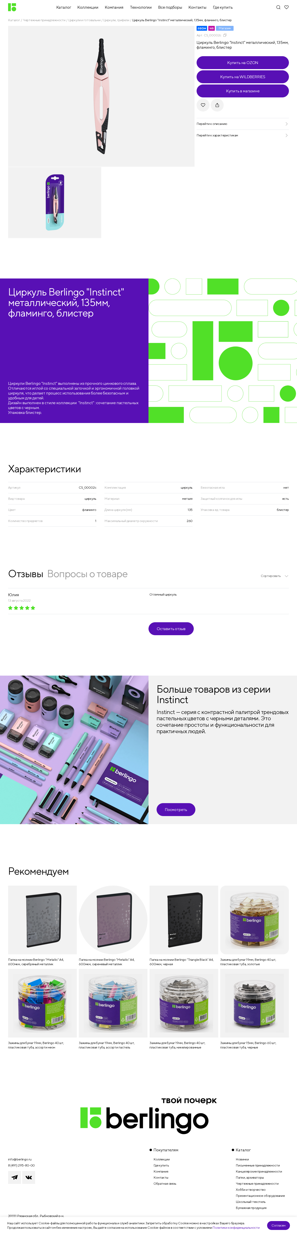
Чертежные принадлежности (44, 20)
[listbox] (275, 576)
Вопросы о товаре (87, 573)
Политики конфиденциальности (236, 1228)
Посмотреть (176, 809)
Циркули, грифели (116, 20)
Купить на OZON (242, 62)
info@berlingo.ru (19, 1159)
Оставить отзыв (171, 628)
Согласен (278, 1225)
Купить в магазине (243, 91)
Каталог (14, 20)
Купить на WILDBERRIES (242, 76)
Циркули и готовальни (84, 20)
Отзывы (25, 573)
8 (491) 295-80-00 (21, 1165)
